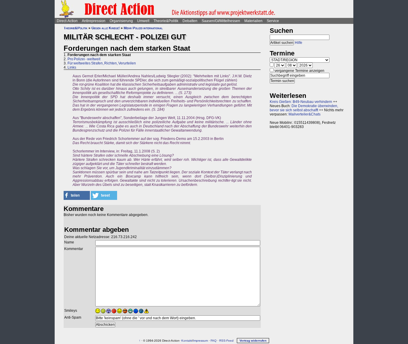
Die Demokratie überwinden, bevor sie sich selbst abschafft (304, 108)
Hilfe (298, 43)
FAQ (214, 340)
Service (273, 21)
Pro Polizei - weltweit (84, 59)
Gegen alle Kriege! (105, 28)
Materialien (253, 21)
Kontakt (186, 340)
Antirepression (93, 21)
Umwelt (143, 21)
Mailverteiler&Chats (304, 114)
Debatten (189, 21)
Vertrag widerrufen (253, 340)
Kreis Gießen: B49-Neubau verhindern (301, 102)
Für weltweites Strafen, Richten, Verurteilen (102, 63)
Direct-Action (67, 21)
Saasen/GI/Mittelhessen (221, 21)
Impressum (200, 340)
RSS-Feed (226, 340)
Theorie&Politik (166, 21)
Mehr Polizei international (143, 28)
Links (72, 67)
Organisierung (121, 21)
